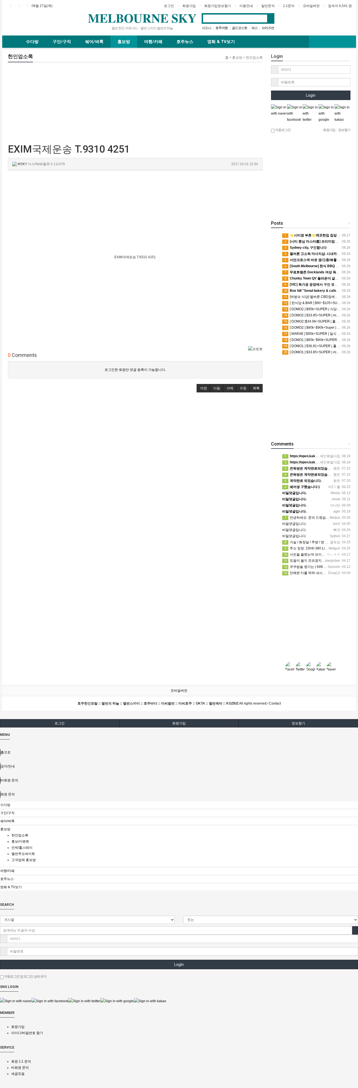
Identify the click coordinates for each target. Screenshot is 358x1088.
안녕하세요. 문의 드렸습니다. (308, 518)
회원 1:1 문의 (21, 1061)
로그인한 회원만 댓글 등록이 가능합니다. (135, 370)
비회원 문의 (20, 1068)
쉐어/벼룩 (94, 41)
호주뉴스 (184, 41)
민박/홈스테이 (21, 848)
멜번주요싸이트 (23, 854)
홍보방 (123, 41)
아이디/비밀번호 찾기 (27, 1033)
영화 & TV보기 (221, 41)
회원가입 (179, 723)
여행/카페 (153, 41)
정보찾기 (298, 723)
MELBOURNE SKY (142, 18)
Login (310, 95)
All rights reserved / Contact (179, 703)
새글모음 (18, 1074)
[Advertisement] (50, 101)
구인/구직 (62, 41)
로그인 (60, 723)
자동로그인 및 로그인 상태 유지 (25, 976)
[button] (203, 388)
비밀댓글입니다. (294, 524)
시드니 (206, 28)
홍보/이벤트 (20, 841)
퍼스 (254, 28)
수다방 (32, 41)
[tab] (179, 805)
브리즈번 (268, 28)
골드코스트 (239, 28)
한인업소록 (19, 835)
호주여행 (221, 28)
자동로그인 (283, 130)
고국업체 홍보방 (23, 860)
